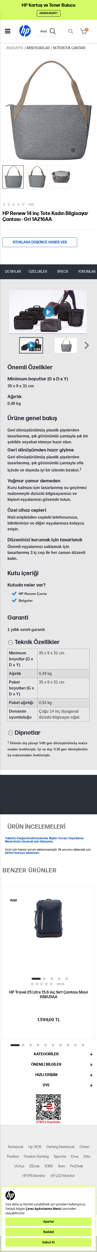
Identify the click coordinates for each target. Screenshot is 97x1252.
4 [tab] (59, 979)
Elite (87, 1156)
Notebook (15, 1147)
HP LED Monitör (62, 1176)
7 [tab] (60, 1045)
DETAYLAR (13, 272)
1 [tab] (36, 979)
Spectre (60, 1156)
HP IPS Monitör (34, 1176)
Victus (19, 1166)
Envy (75, 1156)
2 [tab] (44, 979)
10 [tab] (83, 1045)
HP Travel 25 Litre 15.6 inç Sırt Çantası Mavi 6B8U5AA (48, 994)
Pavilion (13, 1156)
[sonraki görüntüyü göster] (84, 312)
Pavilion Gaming (36, 1156)
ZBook (34, 1166)
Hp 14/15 (34, 1147)
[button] (86, 345)
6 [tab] (53, 1045)
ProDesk (76, 1166)
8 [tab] (68, 1045)
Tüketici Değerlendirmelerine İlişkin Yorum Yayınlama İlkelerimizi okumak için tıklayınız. (44, 839)
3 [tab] (52, 979)
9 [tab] (75, 1045)
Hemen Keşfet (49, 13)
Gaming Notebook (60, 1147)
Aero (61, 1166)
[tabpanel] (48, 962)
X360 (49, 1166)
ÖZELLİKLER (38, 272)
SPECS (62, 272)
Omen (84, 1147)
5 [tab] (67, 979)
